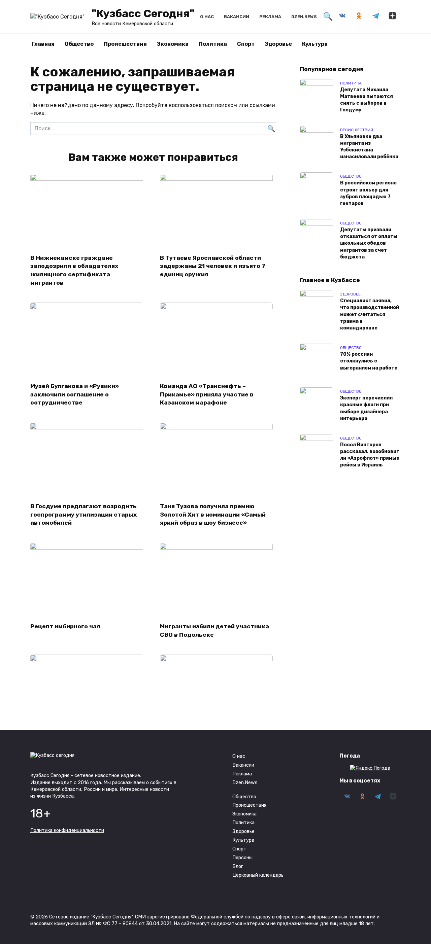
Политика (213, 44)
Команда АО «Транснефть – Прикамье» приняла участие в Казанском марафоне (207, 394)
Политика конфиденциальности (67, 830)
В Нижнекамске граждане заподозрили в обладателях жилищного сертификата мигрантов (74, 270)
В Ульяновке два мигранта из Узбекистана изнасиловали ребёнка (369, 147)
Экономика (173, 44)
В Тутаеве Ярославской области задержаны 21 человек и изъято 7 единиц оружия (212, 265)
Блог (237, 866)
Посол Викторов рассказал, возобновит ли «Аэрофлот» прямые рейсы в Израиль (369, 455)
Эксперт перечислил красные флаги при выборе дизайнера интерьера (366, 408)
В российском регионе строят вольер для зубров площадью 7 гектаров (368, 193)
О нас (207, 16)
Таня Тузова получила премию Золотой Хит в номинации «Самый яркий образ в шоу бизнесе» (213, 514)
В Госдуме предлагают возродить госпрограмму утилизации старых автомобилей (83, 514)
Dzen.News (304, 16)
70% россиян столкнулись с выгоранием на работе (368, 361)
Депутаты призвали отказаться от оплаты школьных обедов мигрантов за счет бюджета (368, 243)
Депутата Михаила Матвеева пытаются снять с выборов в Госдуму (366, 100)
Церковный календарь (258, 875)
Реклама (270, 16)
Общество (79, 44)
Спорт (246, 44)
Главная (43, 44)
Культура (315, 44)
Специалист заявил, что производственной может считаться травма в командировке (369, 314)
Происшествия (125, 44)
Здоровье (278, 44)
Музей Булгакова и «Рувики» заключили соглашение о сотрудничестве (74, 394)
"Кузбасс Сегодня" (143, 13)
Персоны (242, 858)
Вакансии (236, 16)
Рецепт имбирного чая (65, 626)
